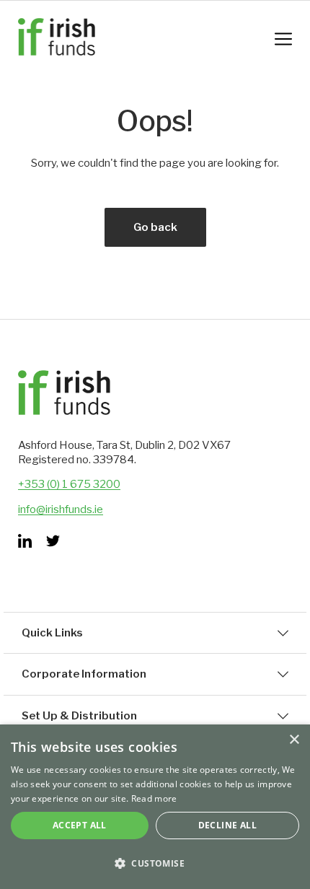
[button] (155, 863)
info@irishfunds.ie (60, 509)
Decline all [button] (227, 825)
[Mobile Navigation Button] (283, 38)
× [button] (293, 740)
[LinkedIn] (25, 541)
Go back (155, 227)
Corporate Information (84, 673)
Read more (154, 798)
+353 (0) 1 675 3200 (69, 484)
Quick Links (52, 632)
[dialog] (155, 806)
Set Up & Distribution (79, 715)
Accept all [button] (80, 825)
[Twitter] (53, 541)
